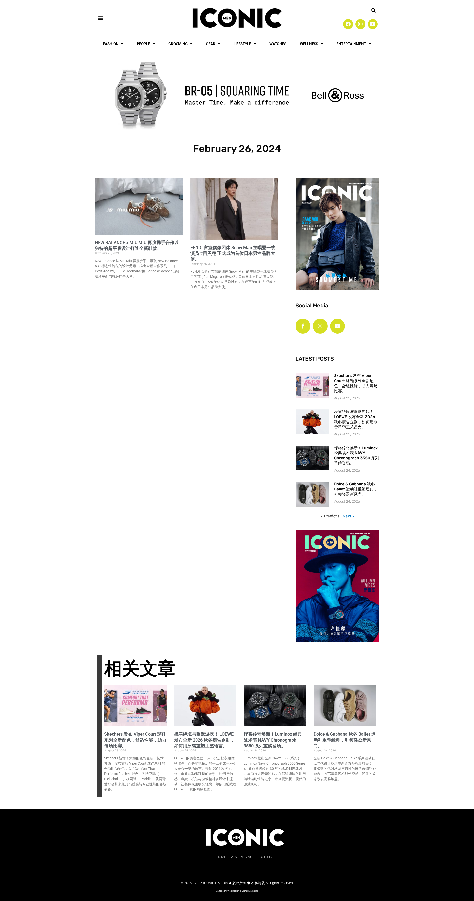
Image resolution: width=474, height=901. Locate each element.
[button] (100, 18)
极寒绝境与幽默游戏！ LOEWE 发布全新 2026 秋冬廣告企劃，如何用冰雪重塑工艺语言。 (355, 419)
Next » (348, 515)
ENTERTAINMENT (351, 44)
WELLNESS (309, 44)
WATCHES (277, 44)
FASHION (110, 44)
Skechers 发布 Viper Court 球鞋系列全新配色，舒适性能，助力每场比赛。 (355, 383)
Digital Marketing (250, 891)
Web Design (233, 891)
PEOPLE (143, 44)
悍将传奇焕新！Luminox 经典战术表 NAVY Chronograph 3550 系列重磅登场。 (356, 456)
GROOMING (178, 44)
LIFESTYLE (242, 44)
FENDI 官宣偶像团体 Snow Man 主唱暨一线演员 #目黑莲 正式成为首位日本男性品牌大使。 (232, 253)
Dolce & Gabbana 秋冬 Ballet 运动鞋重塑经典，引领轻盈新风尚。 (355, 489)
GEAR (210, 44)
